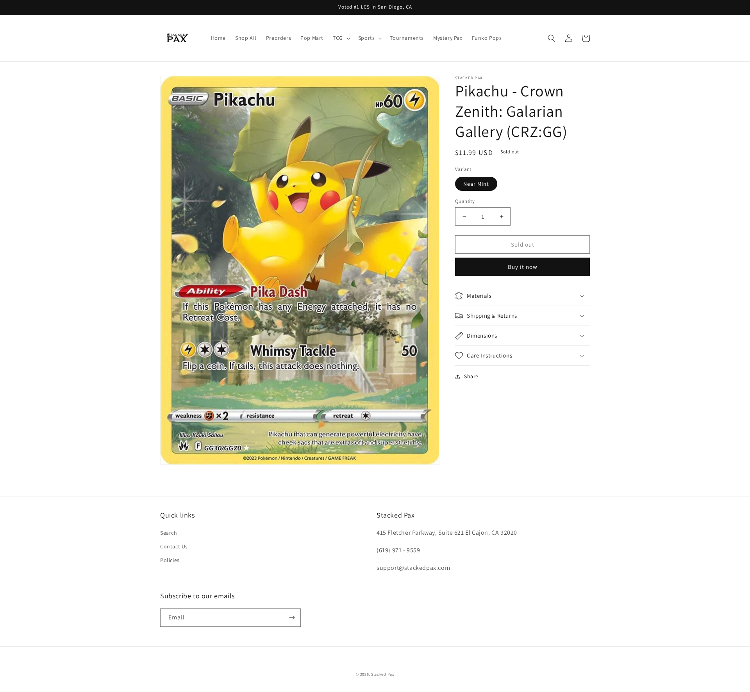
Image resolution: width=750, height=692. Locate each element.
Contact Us (174, 546)
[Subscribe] (291, 617)
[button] (341, 38)
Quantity (465, 201)
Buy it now (523, 266)
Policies (170, 560)
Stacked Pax (382, 674)
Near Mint (476, 183)
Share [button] (471, 376)
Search (168, 532)
